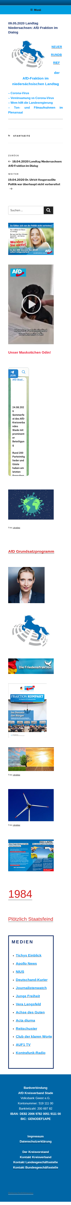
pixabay (16, 528)
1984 (20, 894)
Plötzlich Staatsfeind (30, 919)
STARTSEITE (21, 136)
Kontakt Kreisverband (35, 1157)
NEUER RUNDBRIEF (56, 55)
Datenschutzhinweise (20, 1193)
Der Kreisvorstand (35, 1152)
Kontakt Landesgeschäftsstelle (35, 1162)
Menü (37, 9)
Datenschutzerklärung (36, 1141)
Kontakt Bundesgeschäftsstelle (35, 1167)
